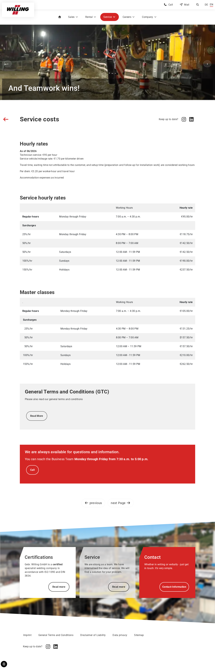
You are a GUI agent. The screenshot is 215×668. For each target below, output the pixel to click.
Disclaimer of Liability (93, 635)
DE (206, 4)
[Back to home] (18, 10)
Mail (186, 4)
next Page (118, 503)
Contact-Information (174, 586)
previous (96, 503)
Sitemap (139, 635)
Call (170, 4)
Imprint (27, 635)
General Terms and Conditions (55, 635)
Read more (58, 586)
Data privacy (120, 635)
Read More (36, 415)
